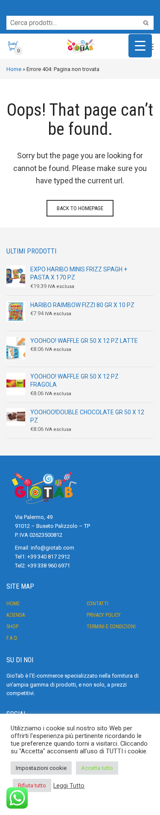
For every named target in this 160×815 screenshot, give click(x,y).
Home (13, 604)
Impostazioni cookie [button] (41, 768)
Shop (12, 627)
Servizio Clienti (23, 4)
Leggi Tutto (68, 785)
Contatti (97, 604)
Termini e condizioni (111, 627)
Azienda (15, 615)
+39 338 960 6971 (48, 565)
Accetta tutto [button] (97, 768)
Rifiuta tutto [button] (32, 785)
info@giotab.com (52, 547)
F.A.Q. (12, 638)
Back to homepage (80, 208)
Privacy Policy (104, 615)
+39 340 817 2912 (48, 556)
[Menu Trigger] (140, 45)
